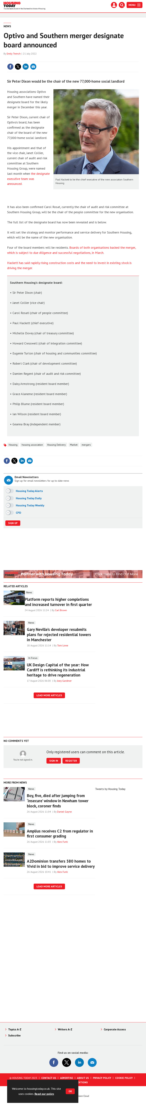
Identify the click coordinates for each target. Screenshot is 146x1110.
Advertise (66, 1078)
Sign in (93, 59)
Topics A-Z (14, 1029)
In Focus (32, 658)
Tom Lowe (62, 645)
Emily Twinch (14, 53)
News (7, 26)
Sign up (12, 523)
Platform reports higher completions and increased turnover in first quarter (58, 602)
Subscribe (14, 1035)
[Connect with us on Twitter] (66, 1062)
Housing (13, 444)
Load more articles (49, 695)
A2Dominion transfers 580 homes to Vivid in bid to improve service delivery (61, 864)
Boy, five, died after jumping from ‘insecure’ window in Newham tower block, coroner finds (57, 800)
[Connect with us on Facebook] (53, 1062)
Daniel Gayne (64, 811)
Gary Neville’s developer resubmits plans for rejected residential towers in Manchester (59, 634)
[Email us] (92, 1062)
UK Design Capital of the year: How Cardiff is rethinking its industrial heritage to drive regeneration (57, 670)
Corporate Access (115, 1029)
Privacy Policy (102, 1078)
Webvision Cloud (81, 1096)
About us (83, 1078)
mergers (86, 444)
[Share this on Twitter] (18, 66)
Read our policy (44, 1094)
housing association (32, 444)
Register (71, 760)
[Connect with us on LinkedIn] (79, 1062)
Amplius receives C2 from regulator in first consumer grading (60, 833)
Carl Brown (61, 610)
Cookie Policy (124, 1078)
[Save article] (135, 66)
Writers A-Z (65, 1029)
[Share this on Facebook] (10, 66)
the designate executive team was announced (28, 179)
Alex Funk (62, 841)
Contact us (48, 1078)
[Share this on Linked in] (25, 66)
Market (73, 444)
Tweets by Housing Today (110, 789)
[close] (138, 59)
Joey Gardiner (64, 680)
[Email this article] (33, 66)
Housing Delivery (56, 444)
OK (70, 1091)
